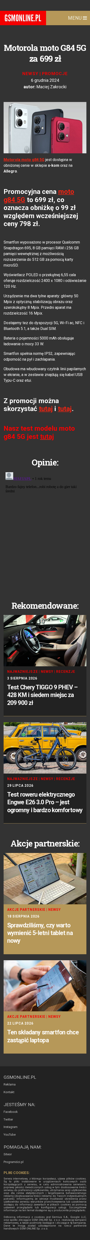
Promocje (55, 73)
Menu (75, 18)
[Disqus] (45, 530)
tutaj (46, 409)
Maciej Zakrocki (51, 86)
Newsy (30, 73)
